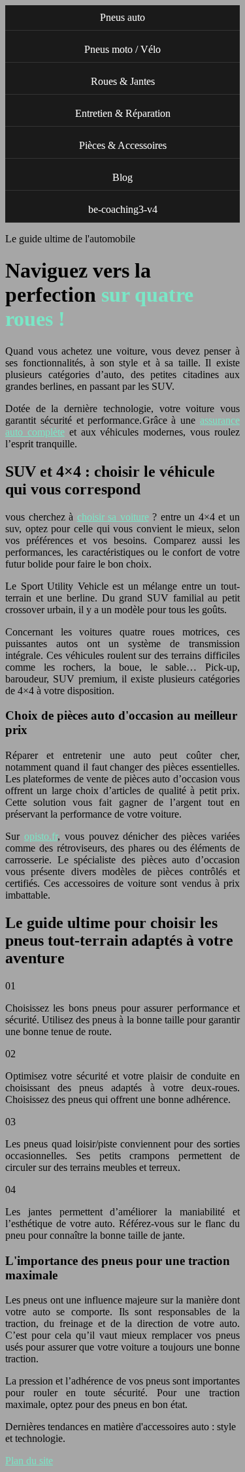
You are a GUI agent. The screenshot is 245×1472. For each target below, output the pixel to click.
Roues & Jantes (123, 81)
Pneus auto (122, 17)
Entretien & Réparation (123, 113)
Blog (122, 177)
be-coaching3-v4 (122, 209)
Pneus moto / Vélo (122, 49)
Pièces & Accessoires (123, 145)
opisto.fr (40, 836)
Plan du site (29, 1460)
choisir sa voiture (113, 516)
